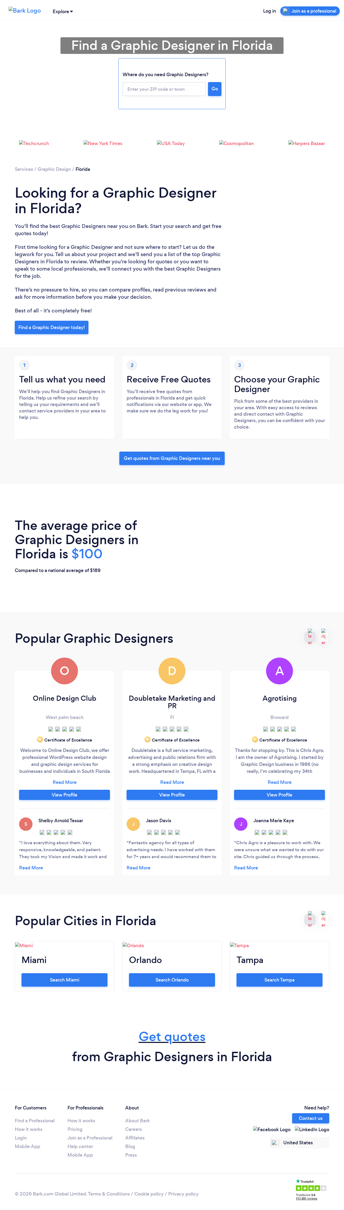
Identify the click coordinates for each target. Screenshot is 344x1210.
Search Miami (64, 980)
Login (21, 1138)
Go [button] (215, 89)
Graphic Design (54, 169)
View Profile (64, 795)
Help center (80, 1146)
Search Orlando (172, 980)
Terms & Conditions (109, 1194)
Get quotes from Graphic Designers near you (172, 458)
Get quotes (172, 1037)
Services (24, 169)
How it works (28, 1129)
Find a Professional (35, 1120)
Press (131, 1155)
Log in (269, 11)
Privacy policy (183, 1194)
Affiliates (135, 1138)
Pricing (75, 1129)
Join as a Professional (89, 1138)
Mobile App (27, 1146)
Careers (133, 1129)
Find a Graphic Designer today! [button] (51, 327)
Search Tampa (279, 980)
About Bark (137, 1120)
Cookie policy (149, 1194)
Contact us (310, 1118)
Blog (130, 1146)
